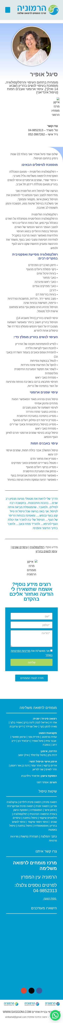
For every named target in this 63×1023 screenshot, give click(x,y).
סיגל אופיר (37, 740)
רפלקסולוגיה (37, 547)
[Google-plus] (24, 991)
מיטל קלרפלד (38, 754)
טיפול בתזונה (30, 817)
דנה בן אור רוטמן (19, 765)
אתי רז (53, 722)
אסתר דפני (42, 782)
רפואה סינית (50, 802)
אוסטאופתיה (41, 825)
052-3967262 (36, 134)
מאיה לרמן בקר (48, 726)
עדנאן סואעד (19, 736)
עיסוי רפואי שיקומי (38, 821)
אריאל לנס (42, 722)
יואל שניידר (32, 726)
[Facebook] (39, 991)
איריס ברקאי (50, 765)
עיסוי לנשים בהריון (46, 551)
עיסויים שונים (20, 547)
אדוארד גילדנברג (30, 775)
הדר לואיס (51, 769)
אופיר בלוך (16, 722)
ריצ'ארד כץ (24, 740)
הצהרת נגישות (29, 836)
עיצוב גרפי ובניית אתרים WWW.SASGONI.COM (31, 1011)
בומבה (46, 744)
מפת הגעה (50, 898)
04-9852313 (35, 130)
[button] (7, 10)
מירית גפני (33, 736)
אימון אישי (49, 809)
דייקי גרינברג (17, 726)
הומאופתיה (35, 809)
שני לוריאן (38, 769)
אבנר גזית (51, 740)
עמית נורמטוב (49, 736)
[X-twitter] (31, 991)
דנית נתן (52, 754)
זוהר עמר (36, 765)
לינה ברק (29, 722)
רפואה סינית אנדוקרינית (20, 806)
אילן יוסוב (23, 754)
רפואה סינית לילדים (30, 802)
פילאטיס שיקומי (48, 817)
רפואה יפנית (42, 806)
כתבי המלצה (49, 836)
